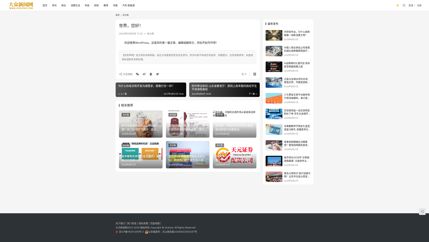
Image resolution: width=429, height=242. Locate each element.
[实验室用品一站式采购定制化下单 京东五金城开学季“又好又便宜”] (274, 114)
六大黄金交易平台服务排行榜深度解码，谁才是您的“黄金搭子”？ (297, 98)
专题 (115, 5)
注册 (419, 5)
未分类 (150, 33)
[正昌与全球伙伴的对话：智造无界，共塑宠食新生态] (274, 82)
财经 (96, 5)
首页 (45, 5)
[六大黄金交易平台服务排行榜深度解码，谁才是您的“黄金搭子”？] (274, 98)
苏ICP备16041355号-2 (131, 231)
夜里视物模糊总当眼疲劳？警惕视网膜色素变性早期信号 (297, 145)
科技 (87, 5)
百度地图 (155, 223)
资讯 (54, 5)
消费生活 (75, 5)
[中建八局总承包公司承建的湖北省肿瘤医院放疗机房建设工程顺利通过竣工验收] (274, 51)
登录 (411, 5)
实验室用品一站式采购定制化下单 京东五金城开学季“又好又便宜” (297, 113)
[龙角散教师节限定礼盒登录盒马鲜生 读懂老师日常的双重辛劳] (274, 129)
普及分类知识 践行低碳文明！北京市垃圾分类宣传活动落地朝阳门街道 (297, 176)
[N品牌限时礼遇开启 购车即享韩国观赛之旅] (274, 67)
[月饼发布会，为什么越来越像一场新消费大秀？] (274, 35)
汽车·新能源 (128, 5)
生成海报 (127, 74)
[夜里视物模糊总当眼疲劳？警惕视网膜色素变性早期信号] (274, 145)
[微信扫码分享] (137, 74)
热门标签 (132, 223)
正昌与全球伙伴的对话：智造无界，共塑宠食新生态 (297, 82)
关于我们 (121, 223)
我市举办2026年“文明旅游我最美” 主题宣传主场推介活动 (296, 160)
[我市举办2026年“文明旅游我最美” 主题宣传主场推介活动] (274, 161)
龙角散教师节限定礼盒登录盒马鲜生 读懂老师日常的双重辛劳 (297, 129)
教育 (106, 5)
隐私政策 (144, 223)
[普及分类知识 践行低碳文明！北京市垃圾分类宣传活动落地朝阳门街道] (274, 177)
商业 (63, 5)
